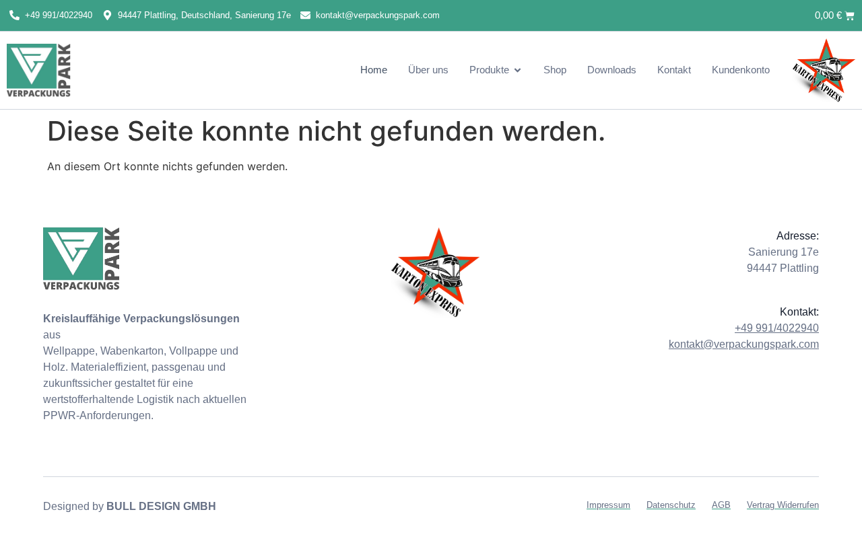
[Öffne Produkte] (517, 70)
